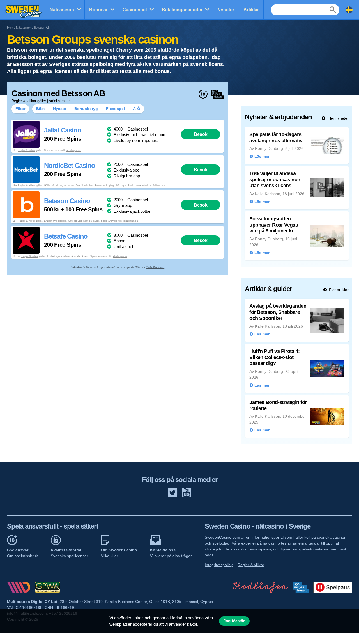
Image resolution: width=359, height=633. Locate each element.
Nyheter (225, 9)
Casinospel (135, 9)
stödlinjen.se (73, 150)
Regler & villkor (26, 150)
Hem (10, 27)
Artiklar (251, 9)
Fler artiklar (338, 289)
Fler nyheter (337, 118)
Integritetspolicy (219, 565)
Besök (201, 134)
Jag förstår (234, 621)
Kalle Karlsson (155, 267)
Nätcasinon (62, 9)
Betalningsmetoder (182, 9)
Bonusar (98, 9)
